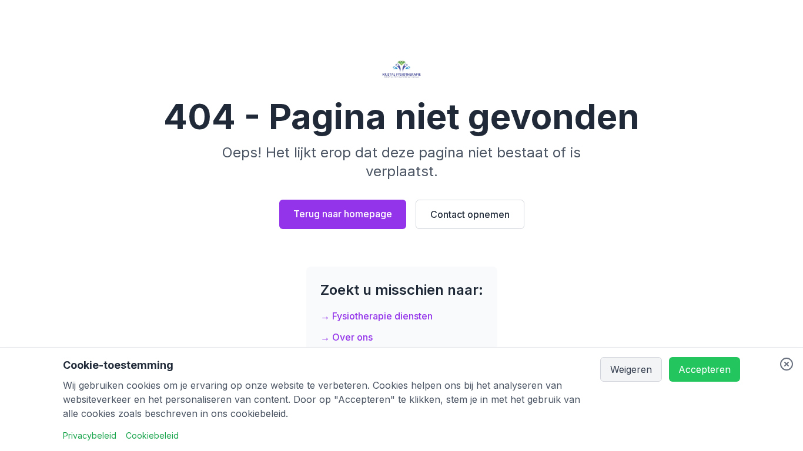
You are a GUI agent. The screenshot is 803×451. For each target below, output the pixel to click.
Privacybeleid (89, 435)
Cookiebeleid (152, 435)
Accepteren (704, 369)
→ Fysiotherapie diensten (376, 316)
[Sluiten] (786, 364)
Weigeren (631, 369)
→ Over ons (346, 337)
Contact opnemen (470, 214)
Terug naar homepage (342, 214)
